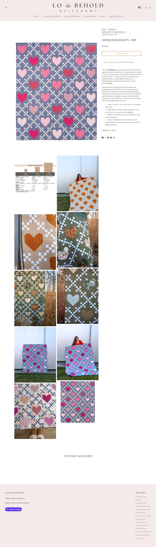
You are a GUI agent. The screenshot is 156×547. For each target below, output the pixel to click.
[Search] (6, 7)
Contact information (143, 532)
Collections (112, 29)
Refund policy (141, 519)
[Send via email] (111, 137)
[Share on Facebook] (102, 137)
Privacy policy (141, 522)
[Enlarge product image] (56, 92)
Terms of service (142, 525)
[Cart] (150, 7)
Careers (138, 500)
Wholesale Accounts (143, 509)
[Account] (146, 7)
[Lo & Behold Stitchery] (78, 7)
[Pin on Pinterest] (108, 137)
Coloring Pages (141, 503)
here (110, 83)
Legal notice (140, 538)
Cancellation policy (143, 535)
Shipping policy (141, 528)
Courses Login (141, 497)
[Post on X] (105, 138)
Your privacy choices (143, 516)
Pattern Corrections (143, 506)
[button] (114, 137)
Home (104, 29)
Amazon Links (140, 512)
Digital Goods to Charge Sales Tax (113, 32)
